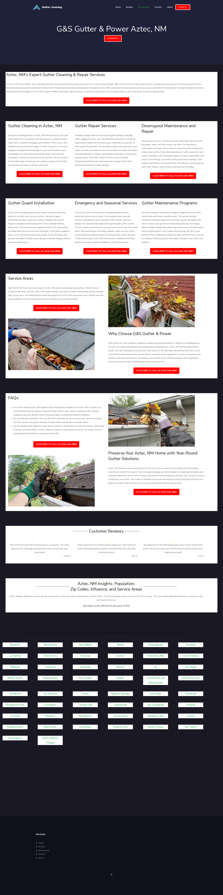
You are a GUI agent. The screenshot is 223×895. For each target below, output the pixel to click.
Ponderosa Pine (15, 704)
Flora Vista (50, 656)
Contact (158, 7)
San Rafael (85, 644)
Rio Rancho (85, 716)
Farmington (15, 738)
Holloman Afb (155, 656)
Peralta (190, 704)
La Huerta (15, 656)
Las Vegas (191, 667)
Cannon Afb (85, 704)
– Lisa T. (201, 556)
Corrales (191, 644)
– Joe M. (134, 556)
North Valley (190, 656)
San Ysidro (191, 727)
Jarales (120, 678)
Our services (143, 7)
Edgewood (120, 704)
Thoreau (85, 656)
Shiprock (15, 667)
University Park (191, 678)
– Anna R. (66, 556)
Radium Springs (120, 693)
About (170, 7)
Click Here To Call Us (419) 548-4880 (106, 100)
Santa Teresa (155, 727)
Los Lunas (155, 693)
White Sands (15, 678)
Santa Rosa (50, 644)
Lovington (50, 704)
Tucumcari (191, 693)
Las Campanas (155, 704)
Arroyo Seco (120, 716)
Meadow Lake (155, 716)
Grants (191, 716)
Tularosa (50, 667)
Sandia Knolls (15, 727)
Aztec (85, 693)
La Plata (15, 716)
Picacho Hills (120, 727)
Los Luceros (50, 693)
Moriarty (50, 716)
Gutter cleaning (52, 7)
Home (118, 7)
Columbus (85, 727)
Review (129, 7)
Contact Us (183, 7)
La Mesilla (15, 693)
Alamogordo (155, 644)
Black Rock (50, 727)
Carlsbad (85, 667)
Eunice (120, 656)
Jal (155, 667)
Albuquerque (50, 678)
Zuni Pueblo (85, 678)
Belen (120, 644)
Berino (120, 667)
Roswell (15, 644)
